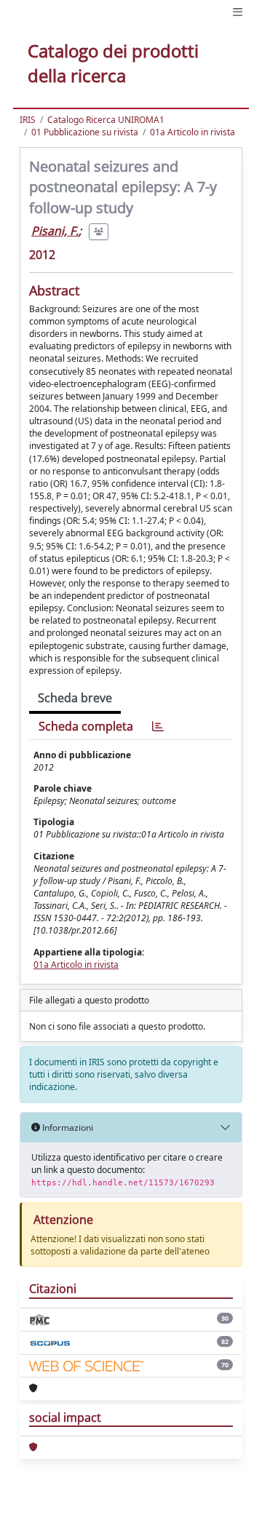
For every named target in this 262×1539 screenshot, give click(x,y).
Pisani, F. (55, 231)
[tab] (158, 726)
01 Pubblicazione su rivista (84, 132)
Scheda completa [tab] (86, 726)
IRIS (28, 120)
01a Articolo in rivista (192, 132)
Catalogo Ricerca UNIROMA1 (105, 120)
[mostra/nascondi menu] (237, 12)
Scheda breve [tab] (75, 698)
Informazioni (66, 1127)
